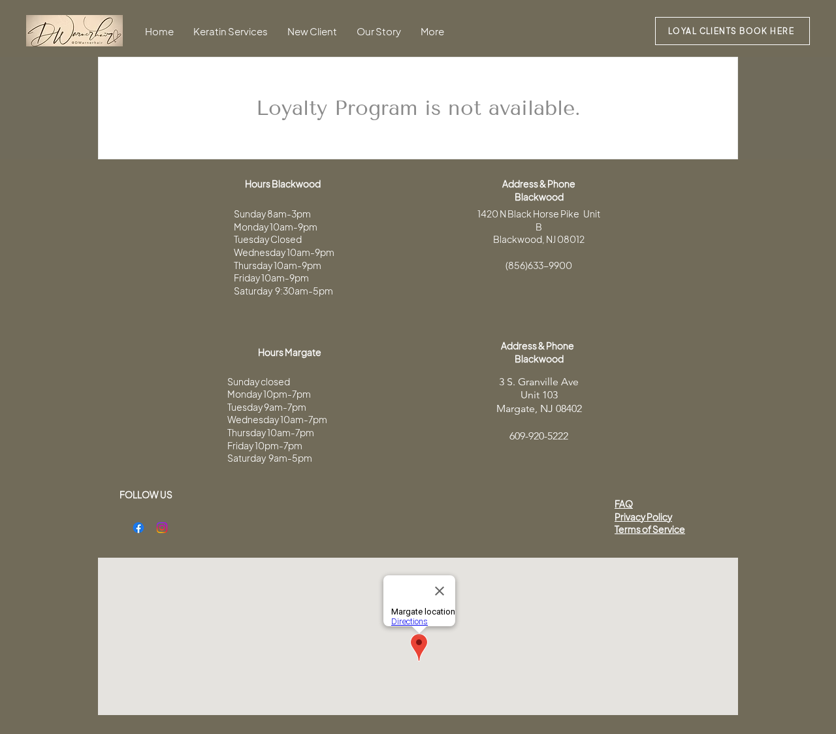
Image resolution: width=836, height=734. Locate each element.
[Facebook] (138, 527)
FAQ (624, 503)
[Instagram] (162, 527)
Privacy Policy (643, 516)
